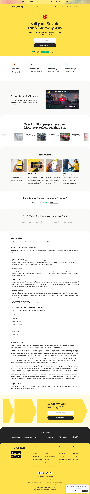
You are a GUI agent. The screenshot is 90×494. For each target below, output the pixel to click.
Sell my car (38, 6)
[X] (43, 473)
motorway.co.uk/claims (56, 484)
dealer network (17, 250)
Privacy (42, 476)
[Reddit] (50, 473)
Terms (37, 476)
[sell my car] (17, 7)
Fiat (73, 378)
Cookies (47, 476)
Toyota (23, 352)
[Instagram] (47, 473)
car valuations (18, 260)
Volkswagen (14, 378)
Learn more (78, 488)
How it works (47, 6)
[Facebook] (39, 473)
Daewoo (58, 374)
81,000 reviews (54, 203)
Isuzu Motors (53, 368)
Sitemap (52, 476)
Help (55, 6)
